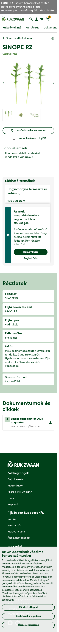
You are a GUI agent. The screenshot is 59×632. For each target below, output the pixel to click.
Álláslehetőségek (19, 538)
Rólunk (12, 519)
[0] (48, 19)
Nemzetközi (15, 525)
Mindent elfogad (28, 607)
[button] (17, 38)
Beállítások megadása (28, 616)
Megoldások (15, 485)
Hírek (11, 498)
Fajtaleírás (32, 27)
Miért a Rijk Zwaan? (20, 492)
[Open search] (31, 19)
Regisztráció (30, 258)
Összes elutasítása (28, 625)
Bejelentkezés (30, 252)
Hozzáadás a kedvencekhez (31, 130)
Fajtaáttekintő (12, 27)
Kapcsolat (14, 504)
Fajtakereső (15, 479)
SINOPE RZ (17, 47)
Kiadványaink (16, 531)
